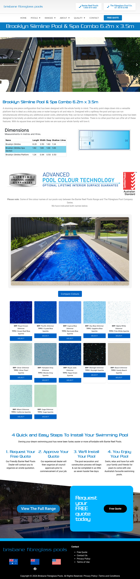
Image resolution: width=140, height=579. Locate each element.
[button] (3, 64)
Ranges (49, 18)
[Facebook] (35, 569)
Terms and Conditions (109, 576)
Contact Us (82, 555)
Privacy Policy (83, 558)
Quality (78, 18)
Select (21, 338)
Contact (94, 18)
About (63, 18)
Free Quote (82, 552)
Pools (34, 18)
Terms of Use (83, 562)
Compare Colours (70, 294)
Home (23, 18)
